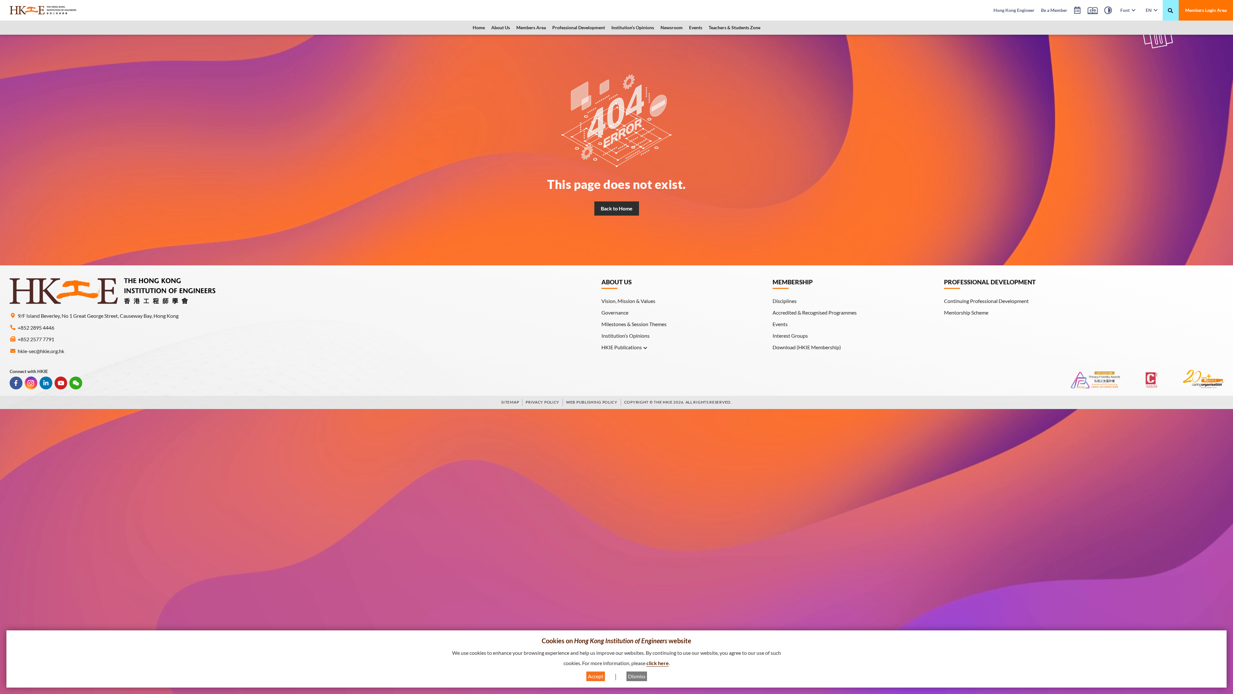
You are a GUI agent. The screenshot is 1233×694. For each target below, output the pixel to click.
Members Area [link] (531, 27)
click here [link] (657, 663)
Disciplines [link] (785, 301)
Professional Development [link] (578, 27)
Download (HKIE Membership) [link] (807, 347)
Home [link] (479, 27)
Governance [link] (614, 312)
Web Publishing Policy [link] (591, 402)
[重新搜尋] (1170, 10)
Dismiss (636, 676)
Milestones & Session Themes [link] (634, 324)
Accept (595, 676)
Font (1126, 10)
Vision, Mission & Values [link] (628, 301)
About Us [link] (500, 27)
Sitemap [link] (510, 402)
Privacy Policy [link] (542, 402)
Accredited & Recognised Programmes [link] (815, 312)
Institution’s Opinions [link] (632, 27)
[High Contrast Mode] (1108, 11)
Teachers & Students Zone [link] (734, 27)
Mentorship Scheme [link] (966, 312)
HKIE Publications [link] (621, 347)
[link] (59, 10)
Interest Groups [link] (790, 336)
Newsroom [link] (671, 27)
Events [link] (695, 27)
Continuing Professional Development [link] (986, 301)
